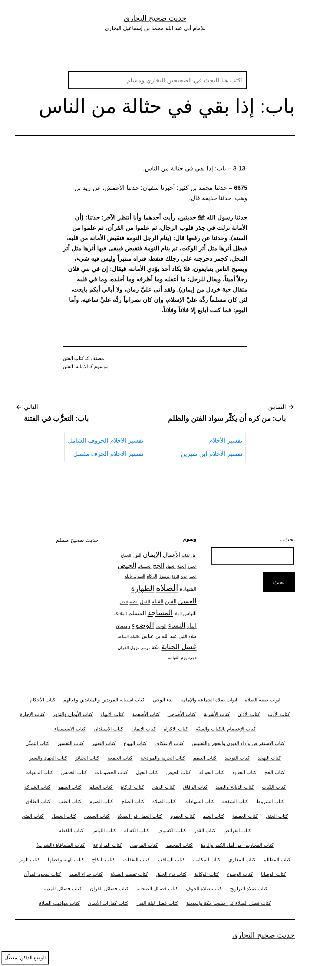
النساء (176, 625)
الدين (183, 577)
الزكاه (152, 576)
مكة (156, 647)
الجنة (181, 566)
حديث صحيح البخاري (155, 18)
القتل (145, 602)
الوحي (161, 626)
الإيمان (152, 554)
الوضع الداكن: (32, 957)
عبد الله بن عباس (159, 636)
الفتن (68, 366)
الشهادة (188, 589)
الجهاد (171, 566)
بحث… (287, 539)
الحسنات (144, 566)
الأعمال (171, 554)
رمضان (123, 626)
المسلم (137, 613)
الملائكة (120, 613)
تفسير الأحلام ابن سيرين (211, 453)
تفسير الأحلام (225, 440)
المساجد (160, 612)
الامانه (82, 366)
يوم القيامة (177, 657)
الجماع (126, 555)
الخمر (192, 577)
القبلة (157, 601)
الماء (178, 614)
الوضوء (143, 624)
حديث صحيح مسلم (77, 540)
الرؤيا (175, 577)
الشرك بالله (134, 576)
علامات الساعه (129, 637)
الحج (158, 565)
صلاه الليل (187, 636)
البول (137, 555)
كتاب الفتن (73, 358)
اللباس (189, 613)
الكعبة (133, 602)
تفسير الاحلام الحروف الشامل (105, 440)
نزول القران (128, 647)
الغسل (187, 601)
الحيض (127, 565)
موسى (145, 648)
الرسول (164, 576)
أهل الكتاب (189, 556)
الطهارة (142, 588)
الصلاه (167, 587)
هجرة (192, 658)
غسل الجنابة (178, 646)
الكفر (124, 602)
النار (191, 625)
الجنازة (191, 567)
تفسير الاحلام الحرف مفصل (108, 453)
